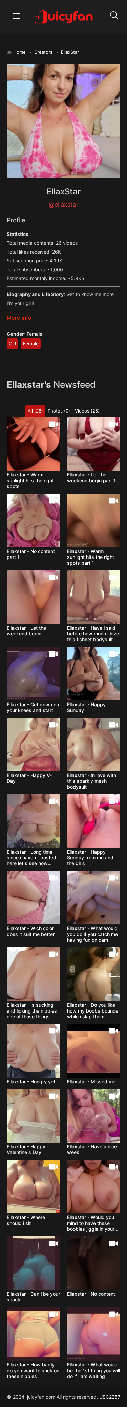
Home (19, 52)
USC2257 (109, 1397)
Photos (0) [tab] (59, 411)
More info (19, 317)
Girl (12, 343)
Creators (43, 52)
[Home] (63, 16)
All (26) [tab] (35, 411)
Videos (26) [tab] (87, 411)
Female (34, 334)
